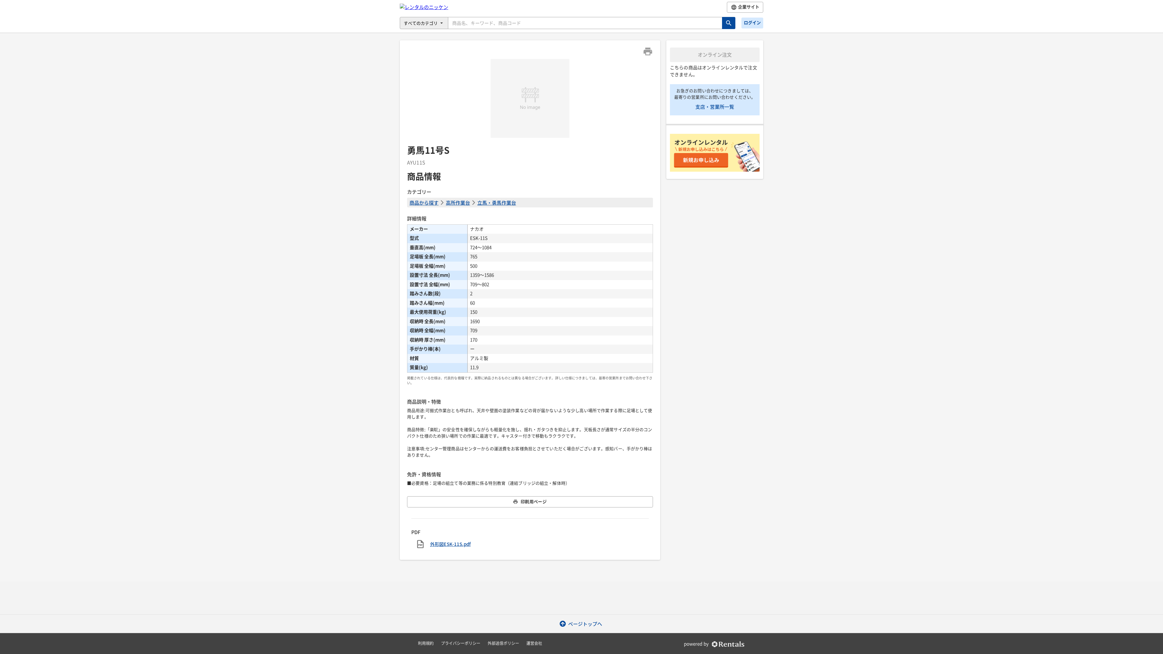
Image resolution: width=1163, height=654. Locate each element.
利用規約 (426, 643)
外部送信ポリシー (503, 643)
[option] (530, 98)
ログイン (752, 23)
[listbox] (530, 98)
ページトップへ (585, 623)
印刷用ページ (534, 502)
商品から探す (424, 202)
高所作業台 (458, 202)
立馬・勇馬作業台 (496, 202)
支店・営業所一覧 (714, 106)
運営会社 (534, 643)
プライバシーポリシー (460, 643)
